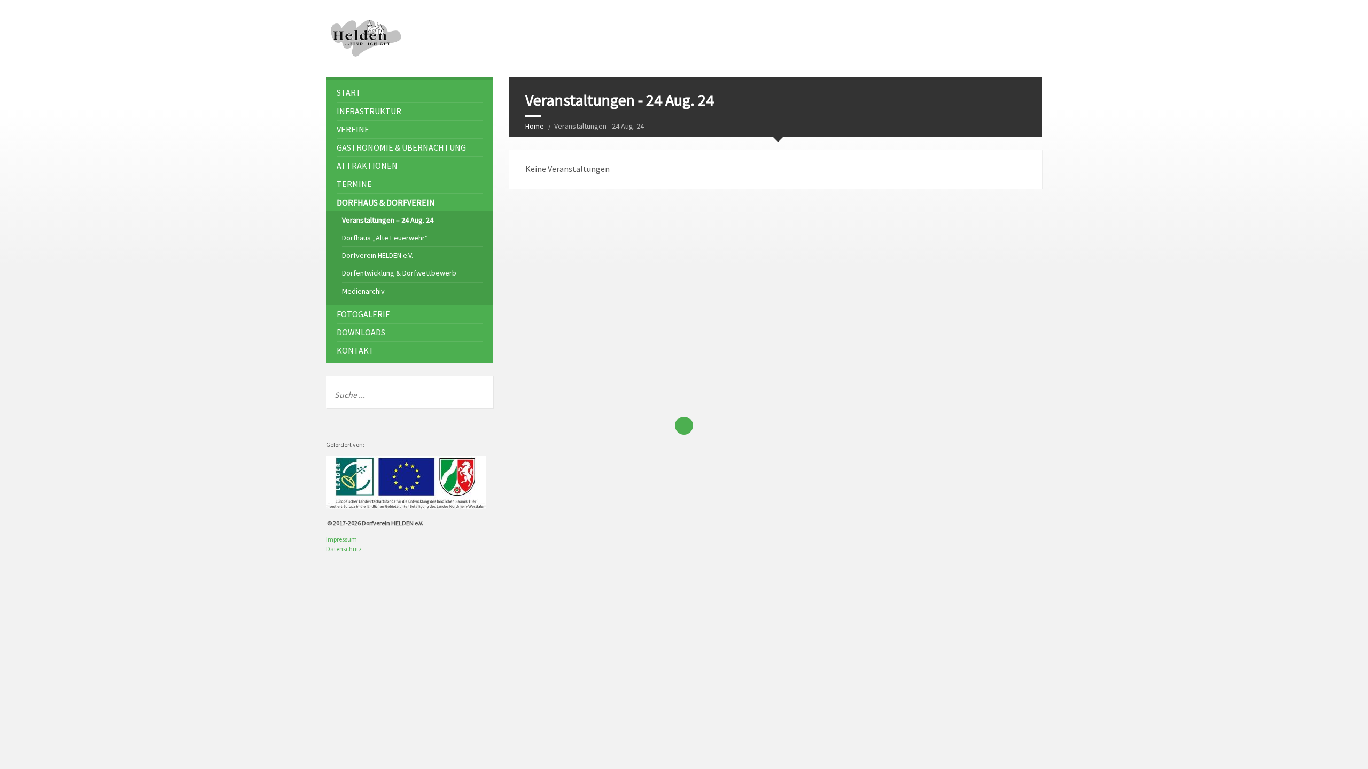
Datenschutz (344, 549)
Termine (354, 183)
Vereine (353, 129)
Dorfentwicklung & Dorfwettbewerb (399, 273)
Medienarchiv (363, 291)
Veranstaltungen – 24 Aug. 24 (387, 220)
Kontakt (355, 350)
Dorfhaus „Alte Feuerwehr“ (385, 237)
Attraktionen (367, 165)
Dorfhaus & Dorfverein (386, 202)
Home (534, 126)
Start (349, 92)
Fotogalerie (363, 314)
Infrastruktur (369, 111)
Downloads (361, 332)
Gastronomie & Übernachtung (401, 147)
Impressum (341, 539)
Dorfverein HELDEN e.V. (377, 255)
